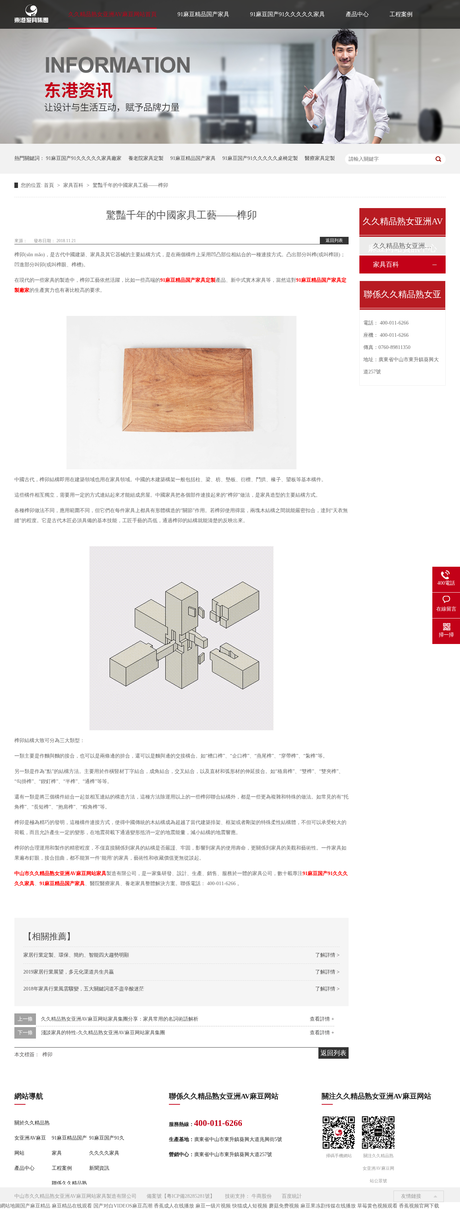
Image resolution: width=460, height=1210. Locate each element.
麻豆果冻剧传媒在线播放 (328, 1206)
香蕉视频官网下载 (419, 1206)
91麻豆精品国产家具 (203, 14)
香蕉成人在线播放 (174, 1206)
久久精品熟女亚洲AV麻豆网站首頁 (112, 14)
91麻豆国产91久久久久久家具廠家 (83, 158)
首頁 (49, 185)
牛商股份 (262, 1196)
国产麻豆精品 (35, 1206)
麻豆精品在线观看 (72, 1206)
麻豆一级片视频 (213, 1206)
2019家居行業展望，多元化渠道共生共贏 (68, 972)
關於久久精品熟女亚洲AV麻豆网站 (32, 1138)
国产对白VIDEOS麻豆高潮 (122, 1206)
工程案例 (401, 14)
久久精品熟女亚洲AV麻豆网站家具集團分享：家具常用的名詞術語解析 (119, 1019)
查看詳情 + (322, 1019)
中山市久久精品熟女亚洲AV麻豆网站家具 (60, 873)
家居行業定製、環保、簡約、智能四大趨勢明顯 (76, 955)
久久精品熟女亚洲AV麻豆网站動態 (402, 245)
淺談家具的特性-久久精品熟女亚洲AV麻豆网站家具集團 (103, 1032)
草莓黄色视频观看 (377, 1206)
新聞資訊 (99, 1168)
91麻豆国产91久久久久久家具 (287, 14)
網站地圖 (10, 1206)
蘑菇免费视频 (284, 1206)
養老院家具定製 (146, 158)
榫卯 (47, 1054)
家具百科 (74, 185)
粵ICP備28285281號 (188, 1196)
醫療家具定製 (320, 158)
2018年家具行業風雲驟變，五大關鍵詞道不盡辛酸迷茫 (83, 989)
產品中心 (357, 14)
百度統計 (292, 1196)
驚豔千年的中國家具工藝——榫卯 (130, 185)
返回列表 (334, 240)
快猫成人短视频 (249, 1206)
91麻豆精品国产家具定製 (188, 280)
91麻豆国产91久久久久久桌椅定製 (260, 158)
